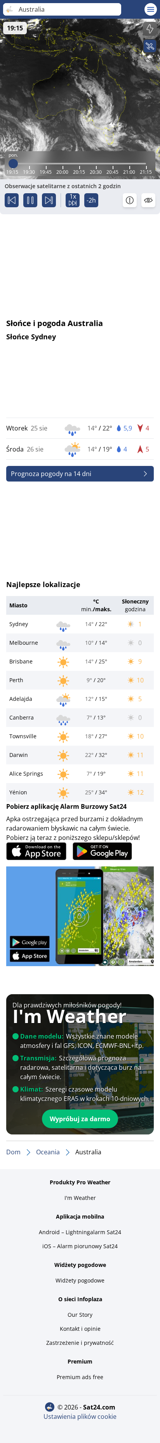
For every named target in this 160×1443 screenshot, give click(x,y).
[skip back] (12, 200)
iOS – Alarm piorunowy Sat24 (80, 1246)
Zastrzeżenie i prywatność (80, 1342)
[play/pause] (30, 200)
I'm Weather (80, 1197)
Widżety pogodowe (80, 1280)
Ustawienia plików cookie (80, 1416)
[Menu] (150, 9)
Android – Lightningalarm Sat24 (80, 1232)
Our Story (80, 1314)
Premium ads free (80, 1377)
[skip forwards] (49, 200)
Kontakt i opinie (80, 1328)
